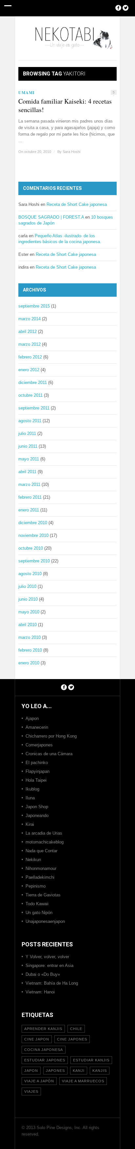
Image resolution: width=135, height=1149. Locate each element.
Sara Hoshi (71, 152)
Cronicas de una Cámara (49, 753)
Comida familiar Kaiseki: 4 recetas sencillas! (65, 105)
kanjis (99, 1071)
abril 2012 (27, 331)
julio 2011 (27, 433)
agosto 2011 (29, 420)
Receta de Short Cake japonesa (77, 204)
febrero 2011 (30, 497)
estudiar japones (44, 1060)
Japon (31, 1071)
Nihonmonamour (41, 868)
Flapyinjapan (37, 771)
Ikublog (32, 789)
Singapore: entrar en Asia (49, 965)
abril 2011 (27, 471)
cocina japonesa (43, 1050)
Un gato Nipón (39, 912)
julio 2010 (27, 586)
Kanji (79, 1071)
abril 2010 (27, 624)
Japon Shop (37, 806)
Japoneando (37, 815)
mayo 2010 (28, 611)
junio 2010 (28, 599)
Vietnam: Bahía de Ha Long (52, 983)
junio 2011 (27, 446)
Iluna (30, 797)
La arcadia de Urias (44, 833)
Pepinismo (36, 886)
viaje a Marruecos (83, 1081)
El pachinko (37, 762)
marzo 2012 (29, 344)
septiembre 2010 (34, 560)
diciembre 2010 (32, 522)
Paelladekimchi (40, 877)
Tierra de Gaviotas (43, 894)
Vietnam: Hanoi (40, 992)
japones (55, 1071)
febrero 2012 (30, 357)
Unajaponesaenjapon (45, 921)
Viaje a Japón (39, 1081)
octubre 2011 (30, 395)
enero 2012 (28, 369)
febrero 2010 (30, 650)
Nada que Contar (41, 850)
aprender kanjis (43, 1029)
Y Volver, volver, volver (47, 956)
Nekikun (33, 859)
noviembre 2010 (33, 535)
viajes (31, 1091)
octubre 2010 (30, 548)
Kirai (30, 824)
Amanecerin (37, 727)
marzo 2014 (29, 318)
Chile (76, 1029)
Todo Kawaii (37, 903)
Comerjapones (39, 744)
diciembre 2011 (32, 382)
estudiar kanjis (91, 1060)
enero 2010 (28, 662)
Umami (26, 92)
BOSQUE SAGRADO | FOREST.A (51, 217)
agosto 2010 (30, 573)
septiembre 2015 (34, 306)
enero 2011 (28, 510)
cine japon (36, 1039)
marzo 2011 (29, 484)
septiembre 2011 (33, 408)
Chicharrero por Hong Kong (51, 736)
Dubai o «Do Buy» (43, 974)
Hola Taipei (36, 780)
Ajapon (32, 718)
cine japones (72, 1039)
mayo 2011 (28, 459)
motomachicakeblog (45, 842)
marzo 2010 (29, 637)
